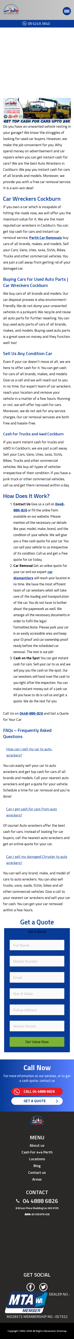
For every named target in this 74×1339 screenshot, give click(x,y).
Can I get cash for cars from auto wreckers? (31, 812)
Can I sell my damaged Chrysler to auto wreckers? (36, 860)
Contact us (37, 1172)
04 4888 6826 (40, 1201)
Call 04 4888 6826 (39, 1091)
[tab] (37, 753)
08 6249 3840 (31, 23)
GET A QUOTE (35, 1101)
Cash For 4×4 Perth (37, 1152)
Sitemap (62, 1331)
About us (37, 1145)
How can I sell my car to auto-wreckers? (29, 752)
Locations (37, 1159)
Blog (37, 1165)
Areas (37, 1179)
